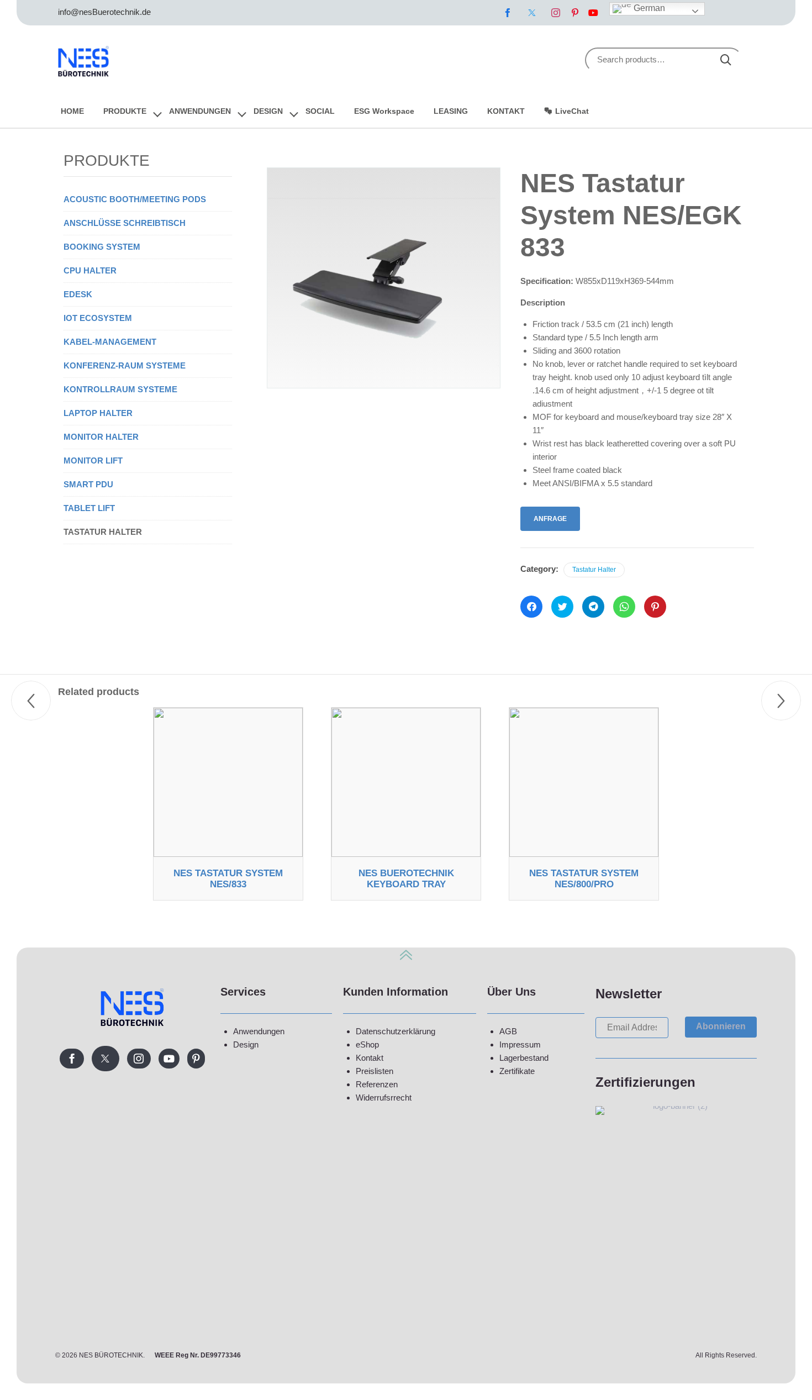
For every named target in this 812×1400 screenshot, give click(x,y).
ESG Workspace (384, 111)
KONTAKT (506, 111)
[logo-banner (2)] (676, 1105)
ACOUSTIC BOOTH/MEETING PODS (135, 199)
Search (725, 60)
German (648, 8)
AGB (508, 1031)
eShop (367, 1044)
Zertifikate (517, 1071)
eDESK (78, 294)
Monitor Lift (93, 460)
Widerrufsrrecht (384, 1097)
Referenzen (377, 1084)
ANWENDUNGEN (200, 111)
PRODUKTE (124, 111)
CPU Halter (90, 270)
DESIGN (268, 111)
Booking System (102, 246)
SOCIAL (320, 111)
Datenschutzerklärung (395, 1031)
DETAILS (228, 853)
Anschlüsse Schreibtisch (125, 223)
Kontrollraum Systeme (120, 389)
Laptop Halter (98, 413)
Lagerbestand (524, 1057)
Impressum (520, 1044)
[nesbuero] (83, 59)
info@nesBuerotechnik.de (104, 12)
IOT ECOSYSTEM (98, 318)
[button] (721, 1027)
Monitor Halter (101, 436)
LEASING (451, 111)
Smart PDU (88, 484)
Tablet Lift (89, 508)
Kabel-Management (110, 341)
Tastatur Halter (594, 569)
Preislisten (374, 1071)
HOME (72, 111)
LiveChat (572, 111)
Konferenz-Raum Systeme (125, 365)
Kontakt (369, 1057)
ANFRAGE (550, 519)
